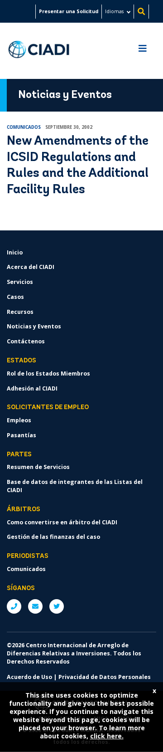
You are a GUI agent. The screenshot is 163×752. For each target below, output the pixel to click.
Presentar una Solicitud (68, 11)
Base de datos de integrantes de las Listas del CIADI (75, 486)
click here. (107, 736)
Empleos (19, 420)
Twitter (56, 606)
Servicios (20, 282)
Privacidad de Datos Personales (104, 677)
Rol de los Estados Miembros (48, 373)
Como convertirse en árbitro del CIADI (62, 522)
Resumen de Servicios (38, 467)
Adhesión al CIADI (32, 388)
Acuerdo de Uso (29, 677)
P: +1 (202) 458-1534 (14, 606)
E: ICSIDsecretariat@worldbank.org (35, 606)
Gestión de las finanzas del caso (53, 537)
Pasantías (21, 435)
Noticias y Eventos (34, 326)
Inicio (15, 252)
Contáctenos (26, 341)
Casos (15, 297)
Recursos (20, 312)
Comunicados (26, 569)
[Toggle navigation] (142, 51)
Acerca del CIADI (30, 267)
